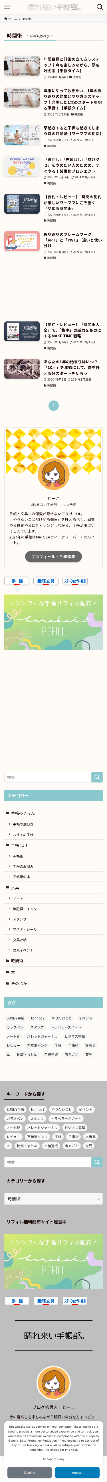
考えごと (71, 1054)
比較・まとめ (27, 1054)
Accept (77, 1473)
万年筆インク (37, 1045)
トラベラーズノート (66, 1027)
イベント (85, 1017)
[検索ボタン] (100, 7)
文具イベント (23, 950)
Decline (29, 1473)
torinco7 (38, 1017)
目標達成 (51, 1054)
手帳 (57, 1045)
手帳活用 (19, 845)
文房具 (90, 1045)
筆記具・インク (25, 908)
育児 (88, 1054)
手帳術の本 (21, 876)
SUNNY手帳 (15, 1017)
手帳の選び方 (23, 824)
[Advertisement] (53, 291)
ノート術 (13, 1036)
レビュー (13, 1045)
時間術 (17, 960)
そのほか (19, 983)
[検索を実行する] (97, 777)
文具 (15, 887)
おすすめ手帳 (23, 834)
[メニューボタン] (7, 7)
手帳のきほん (23, 813)
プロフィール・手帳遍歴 (53, 556)
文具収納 (20, 939)
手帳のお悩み (23, 866)
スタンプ (20, 919)
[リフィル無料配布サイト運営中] (53, 1261)
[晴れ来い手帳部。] (53, 7)
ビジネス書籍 (74, 1036)
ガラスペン (15, 1027)
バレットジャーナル (42, 1036)
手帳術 (18, 856)
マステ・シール (25, 929)
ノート (18, 898)
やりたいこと (61, 1017)
